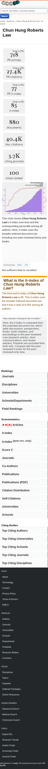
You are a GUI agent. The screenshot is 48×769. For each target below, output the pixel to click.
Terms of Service (10, 599)
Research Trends (10, 740)
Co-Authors (10, 466)
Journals (8, 376)
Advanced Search (10, 709)
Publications (10, 474)
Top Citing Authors (15, 530)
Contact (6, 588)
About (5, 577)
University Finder (10, 751)
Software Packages (11, 689)
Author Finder (8, 745)
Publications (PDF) (15, 482)
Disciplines (9, 384)
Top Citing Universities (17, 538)
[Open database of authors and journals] (10, 1)
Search (4, 16)
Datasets (6, 683)
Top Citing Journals (15, 555)
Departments (8, 641)
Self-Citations (11, 498)
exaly (2, 21)
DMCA (5, 605)
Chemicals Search (11, 720)
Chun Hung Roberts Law (28, 21)
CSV (26, 265)
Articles (12, 424)
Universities (10, 392)
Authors (10, 21)
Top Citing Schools (15, 547)
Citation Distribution (16, 490)
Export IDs (7, 734)
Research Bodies (10, 652)
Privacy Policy (9, 593)
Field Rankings (12, 408)
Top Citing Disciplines (17, 563)
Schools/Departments (17, 400)
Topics (5, 678)
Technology (7, 582)
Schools (7, 514)
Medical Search (9, 714)
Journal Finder (9, 756)
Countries (6, 658)
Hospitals (6, 647)
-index (7, 433)
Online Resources (10, 695)
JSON (19, 265)
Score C (7, 449)
